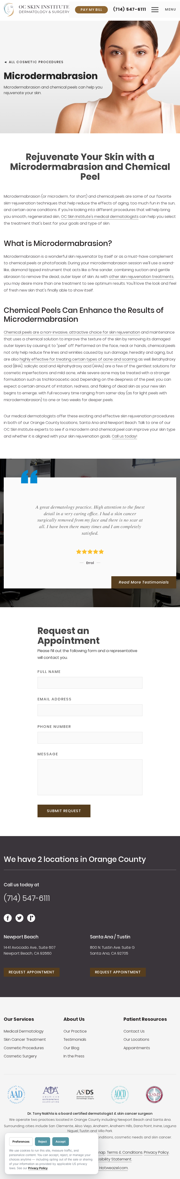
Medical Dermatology (24, 1031)
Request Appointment (32, 972)
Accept (61, 1141)
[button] (163, 10)
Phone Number (54, 726)
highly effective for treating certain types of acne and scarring (78, 359)
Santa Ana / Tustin (110, 937)
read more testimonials (144, 582)
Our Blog (71, 1048)
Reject (42, 1141)
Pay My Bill (91, 9)
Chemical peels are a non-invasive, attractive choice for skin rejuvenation (72, 332)
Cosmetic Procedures (24, 1048)
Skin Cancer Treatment (25, 1039)
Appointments (137, 1048)
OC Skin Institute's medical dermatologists (100, 216)
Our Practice (75, 1031)
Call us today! (124, 436)
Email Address (55, 699)
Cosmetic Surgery (20, 1056)
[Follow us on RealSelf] (31, 920)
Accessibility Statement (109, 1159)
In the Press (74, 1056)
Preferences (21, 1141)
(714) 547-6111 (129, 10)
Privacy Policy (156, 1152)
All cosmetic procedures (36, 62)
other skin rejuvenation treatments (141, 276)
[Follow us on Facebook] (8, 920)
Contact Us (134, 1031)
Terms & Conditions (124, 1152)
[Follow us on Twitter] (19, 920)
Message (48, 754)
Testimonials (75, 1039)
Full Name (49, 671)
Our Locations (136, 1039)
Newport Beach (21, 937)
